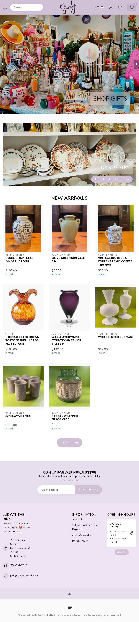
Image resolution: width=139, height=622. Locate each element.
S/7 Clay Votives (18, 416)
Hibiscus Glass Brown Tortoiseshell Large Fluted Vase (22, 340)
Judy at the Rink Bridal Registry (85, 527)
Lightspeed (76, 614)
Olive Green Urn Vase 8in (68, 259)
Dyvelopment (114, 614)
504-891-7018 (18, 565)
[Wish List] (120, 7)
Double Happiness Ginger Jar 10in (19, 259)
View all (67, 442)
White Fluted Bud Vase (116, 337)
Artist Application (82, 535)
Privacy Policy (80, 541)
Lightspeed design (93, 614)
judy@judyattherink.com (24, 575)
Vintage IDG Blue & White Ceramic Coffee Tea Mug (115, 261)
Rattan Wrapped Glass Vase (65, 417)
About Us (77, 519)
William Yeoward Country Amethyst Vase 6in (67, 340)
